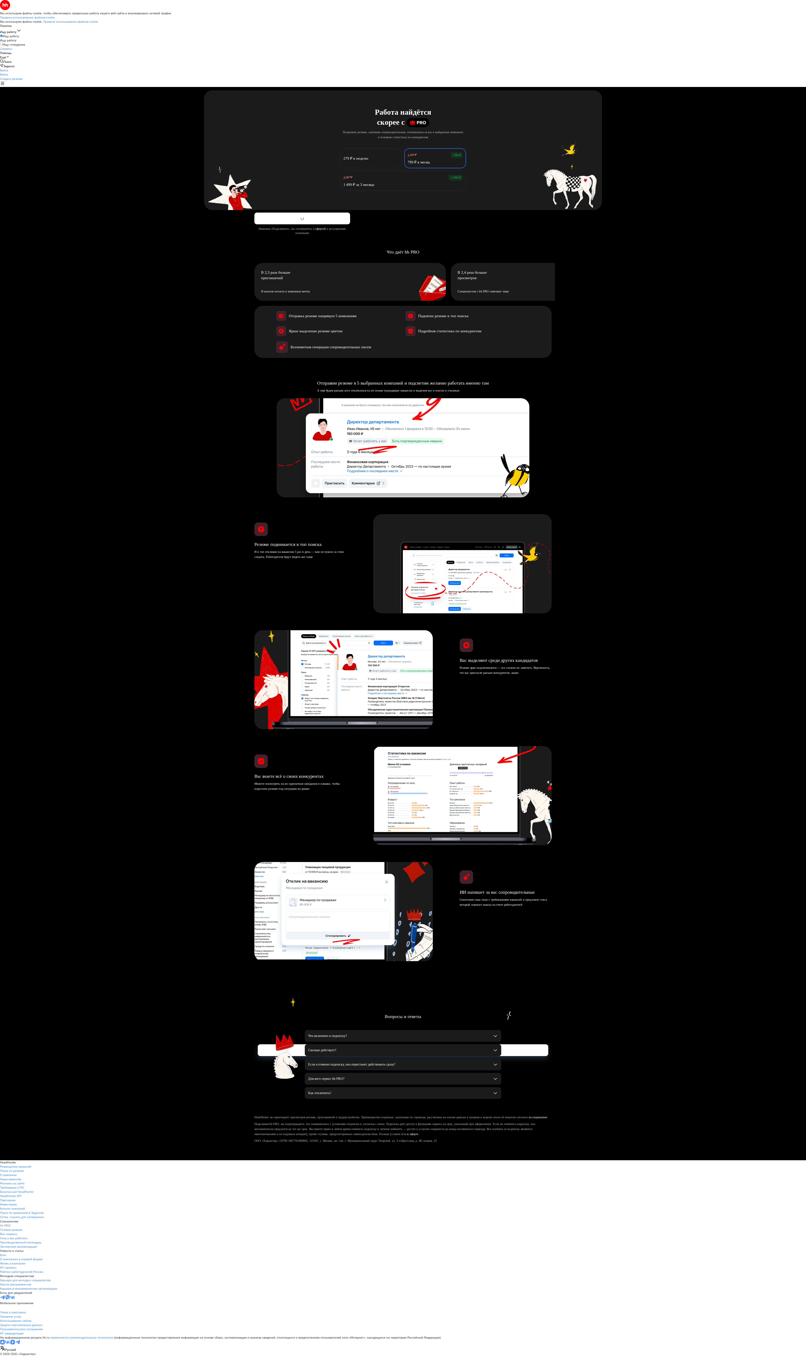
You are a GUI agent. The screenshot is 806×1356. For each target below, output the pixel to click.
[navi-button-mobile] (2, 84)
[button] (4, 70)
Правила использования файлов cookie (70, 21)
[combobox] (8, 1349)
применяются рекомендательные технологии (81, 1337)
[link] (6, 61)
